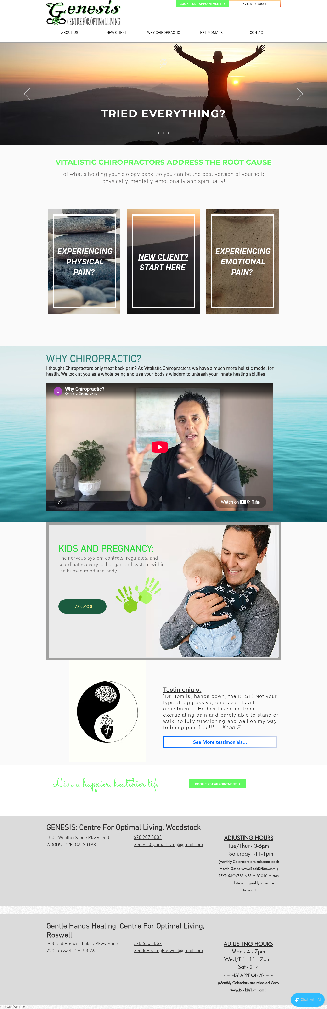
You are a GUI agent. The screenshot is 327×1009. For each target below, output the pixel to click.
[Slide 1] (158, 133)
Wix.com (19, 1007)
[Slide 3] (168, 133)
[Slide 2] (163, 133)
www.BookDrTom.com (247, 990)
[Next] (300, 94)
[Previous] (27, 94)
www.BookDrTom (255, 868)
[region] (84, 265)
